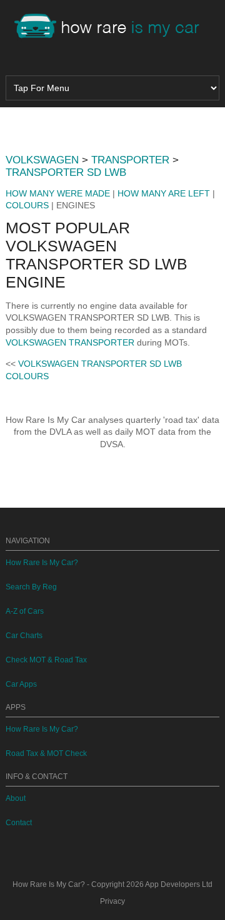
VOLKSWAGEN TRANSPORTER (70, 342)
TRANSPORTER (130, 160)
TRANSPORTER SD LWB (66, 172)
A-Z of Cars (25, 611)
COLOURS (27, 205)
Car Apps (21, 684)
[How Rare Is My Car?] (112, 27)
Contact (19, 822)
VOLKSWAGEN (42, 160)
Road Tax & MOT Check (46, 753)
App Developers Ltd (178, 884)
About (16, 798)
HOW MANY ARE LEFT (164, 193)
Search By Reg (31, 587)
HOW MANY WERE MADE (58, 193)
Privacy (112, 901)
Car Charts (24, 635)
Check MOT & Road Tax (46, 660)
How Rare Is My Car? (42, 562)
